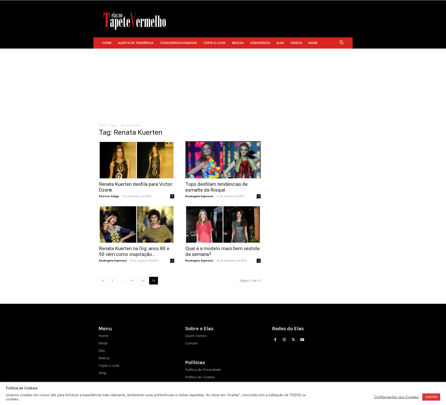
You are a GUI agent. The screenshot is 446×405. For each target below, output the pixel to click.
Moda (103, 343)
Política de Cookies (200, 377)
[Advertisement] (223, 83)
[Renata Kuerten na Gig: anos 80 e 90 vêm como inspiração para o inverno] (136, 224)
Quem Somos (196, 335)
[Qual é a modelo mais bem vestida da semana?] (223, 224)
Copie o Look (108, 365)
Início (102, 125)
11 (132, 281)
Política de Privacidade (203, 369)
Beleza (103, 358)
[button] (341, 43)
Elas (101, 350)
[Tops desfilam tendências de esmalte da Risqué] (223, 159)
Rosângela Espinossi (199, 196)
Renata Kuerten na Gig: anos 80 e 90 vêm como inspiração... (134, 251)
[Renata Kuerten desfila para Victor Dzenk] (136, 159)
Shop (102, 372)
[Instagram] (284, 339)
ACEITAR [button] (431, 397)
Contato (191, 343)
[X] (293, 339)
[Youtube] (302, 339)
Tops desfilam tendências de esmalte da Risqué (216, 187)
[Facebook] (275, 339)
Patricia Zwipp (109, 196)
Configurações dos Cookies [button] (396, 397)
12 (142, 281)
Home (103, 335)
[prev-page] (103, 280)
